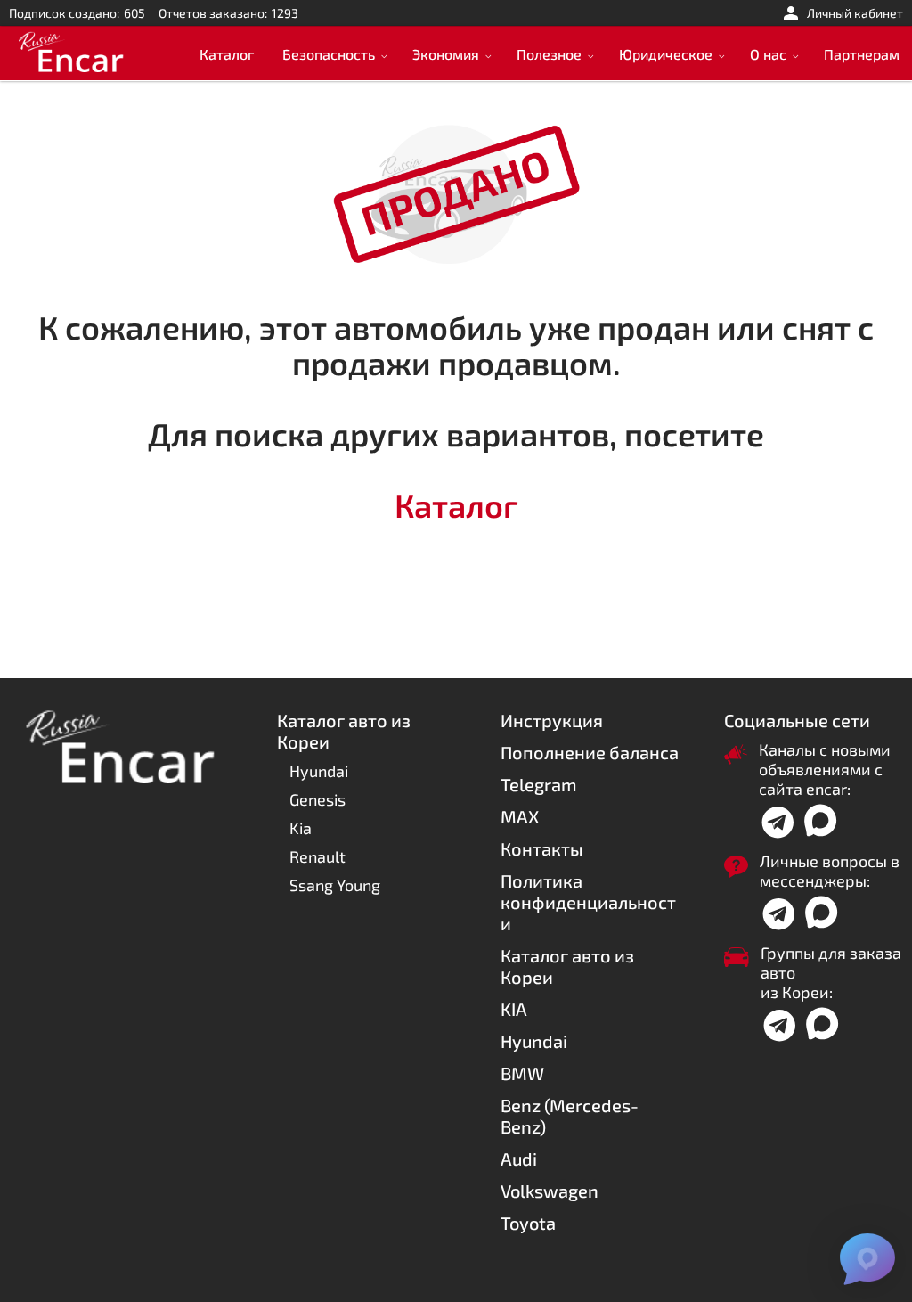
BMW (522, 1073)
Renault (317, 856)
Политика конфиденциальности (588, 902)
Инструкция (552, 720)
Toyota (528, 1222)
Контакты (542, 848)
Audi (519, 1158)
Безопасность (328, 53)
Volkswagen (549, 1190)
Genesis (317, 799)
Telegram (539, 784)
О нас (768, 53)
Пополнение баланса (590, 752)
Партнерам (862, 53)
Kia (300, 828)
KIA (514, 1008)
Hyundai (318, 771)
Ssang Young (334, 885)
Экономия (445, 53)
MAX (520, 816)
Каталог (227, 53)
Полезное (549, 53)
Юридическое (665, 53)
